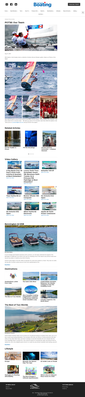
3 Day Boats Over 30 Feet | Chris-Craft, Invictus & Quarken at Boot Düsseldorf (14, 173)
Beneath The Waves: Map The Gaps (29, 362)
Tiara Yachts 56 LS (13, 196)
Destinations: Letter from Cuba (11, 282)
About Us (7, 386)
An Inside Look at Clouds (49, 361)
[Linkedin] (16, 4)
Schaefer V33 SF (47, 170)
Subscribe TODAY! (74, 4)
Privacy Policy (65, 386)
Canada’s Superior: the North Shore (48, 300)
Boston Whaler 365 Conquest (31, 197)
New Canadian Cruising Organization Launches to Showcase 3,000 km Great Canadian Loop (30, 297)
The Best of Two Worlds (13, 296)
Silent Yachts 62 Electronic (30, 212)
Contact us (64, 388)
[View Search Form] (83, 12)
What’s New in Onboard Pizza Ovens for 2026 (48, 375)
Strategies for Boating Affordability (12, 375)
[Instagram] (7, 4)
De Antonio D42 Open (47, 197)
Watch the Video (10, 178)
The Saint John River (29, 281)
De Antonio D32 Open (12, 212)
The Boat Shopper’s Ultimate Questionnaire (30, 377)
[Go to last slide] (7, 141)
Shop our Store (9, 388)
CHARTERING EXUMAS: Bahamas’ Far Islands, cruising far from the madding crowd (48, 284)
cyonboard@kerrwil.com (18, 122)
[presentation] (13, 139)
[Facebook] (11, 4)
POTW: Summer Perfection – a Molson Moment (48, 149)
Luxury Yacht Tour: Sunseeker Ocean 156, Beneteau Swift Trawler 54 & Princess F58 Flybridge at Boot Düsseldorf (31, 176)
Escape (7, 361)
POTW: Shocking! (29, 147)
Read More (7, 264)
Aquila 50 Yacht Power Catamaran (48, 212)
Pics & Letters (12, 19)
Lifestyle (6, 19)
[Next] (55, 141)
